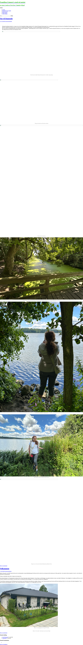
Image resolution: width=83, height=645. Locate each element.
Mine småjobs (4, 12)
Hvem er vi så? (5, 11)
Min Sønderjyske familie (6, 10)
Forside (3, 9)
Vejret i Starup (4, 13)
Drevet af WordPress (3, 644)
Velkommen (4, 569)
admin (11, 21)
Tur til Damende (6, 19)
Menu (1, 7)
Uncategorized (7, 21)
